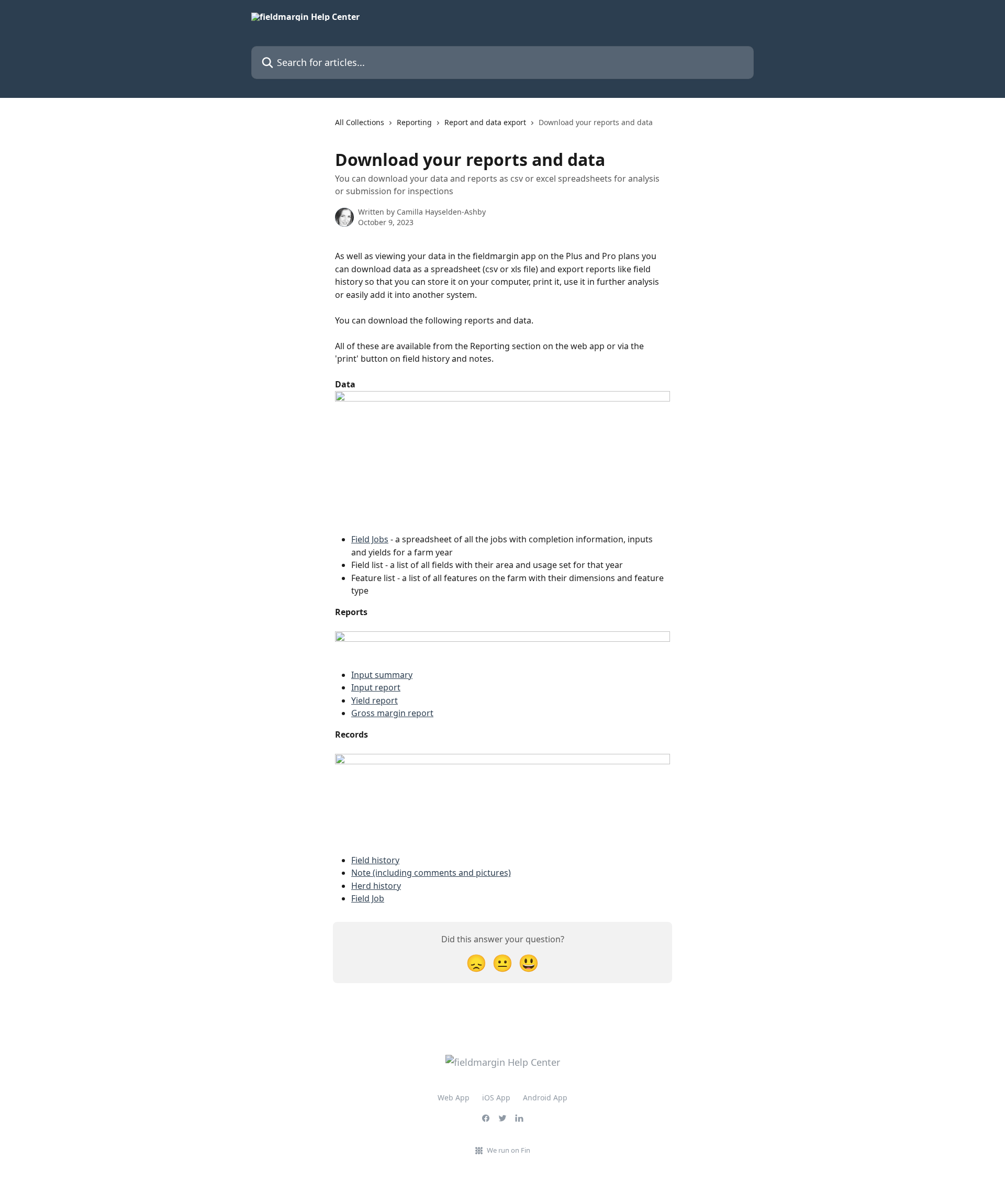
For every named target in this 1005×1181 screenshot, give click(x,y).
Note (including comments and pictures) (431, 872)
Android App (545, 1097)
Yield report (374, 700)
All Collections (359, 122)
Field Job (367, 898)
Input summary (381, 675)
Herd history (376, 886)
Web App (454, 1097)
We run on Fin (508, 1150)
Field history (375, 860)
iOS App (496, 1097)
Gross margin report (392, 713)
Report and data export (485, 122)
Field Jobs (369, 539)
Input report (375, 687)
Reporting (414, 122)
